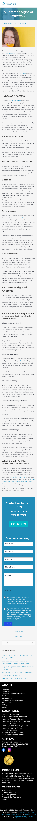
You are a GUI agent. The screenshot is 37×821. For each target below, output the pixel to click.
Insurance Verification (10, 792)
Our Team (5, 696)
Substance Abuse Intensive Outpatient (17, 780)
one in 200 (22, 73)
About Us (5, 689)
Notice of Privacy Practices (12, 815)
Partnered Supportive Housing (13, 694)
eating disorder (10, 53)
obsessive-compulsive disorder (21, 218)
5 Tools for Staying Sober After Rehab (14, 678)
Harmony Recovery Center (12, 719)
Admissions (6, 790)
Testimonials (6, 702)
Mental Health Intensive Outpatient (16, 776)
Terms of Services (26, 812)
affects (10, 71)
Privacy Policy (30, 815)
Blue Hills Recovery (9, 730)
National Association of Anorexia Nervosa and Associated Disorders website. (18, 482)
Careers (4, 707)
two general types (15, 100)
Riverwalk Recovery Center (12, 735)
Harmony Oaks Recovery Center (15, 726)
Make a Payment (9, 795)
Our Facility (6, 691)
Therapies (6, 783)
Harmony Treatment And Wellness (16, 721)
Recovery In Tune (9, 723)
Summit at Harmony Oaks (12, 732)
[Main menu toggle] (33, 4)
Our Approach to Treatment (12, 700)
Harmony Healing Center (12, 728)
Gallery (4, 705)
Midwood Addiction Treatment (14, 717)
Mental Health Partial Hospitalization (17, 774)
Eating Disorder (8, 23)
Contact (5, 799)
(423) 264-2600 (18, 524)
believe (20, 361)
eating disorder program (18, 477)
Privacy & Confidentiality (11, 797)
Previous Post (18, 631)
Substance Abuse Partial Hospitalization (18, 778)
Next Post (18, 636)
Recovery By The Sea (10, 715)
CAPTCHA (7, 591)
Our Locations (7, 698)
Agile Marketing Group (24, 817)
